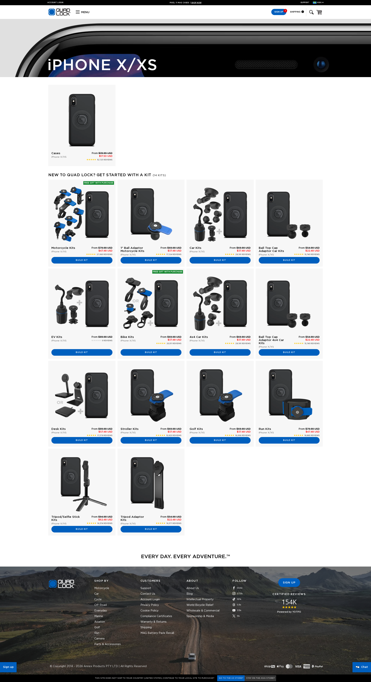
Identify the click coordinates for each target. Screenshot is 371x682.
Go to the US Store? (231, 678)
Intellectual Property (200, 599)
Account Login (150, 599)
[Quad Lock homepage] (59, 15)
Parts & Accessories (107, 644)
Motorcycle (101, 588)
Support (304, 2)
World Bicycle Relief (200, 605)
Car (96, 594)
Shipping (295, 12)
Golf (97, 627)
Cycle (98, 599)
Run (97, 633)
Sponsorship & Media (200, 616)
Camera (99, 638)
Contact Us (147, 594)
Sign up (8, 667)
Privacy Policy (149, 605)
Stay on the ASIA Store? (260, 678)
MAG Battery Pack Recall (157, 633)
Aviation (99, 622)
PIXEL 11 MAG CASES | (186, 3)
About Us (192, 588)
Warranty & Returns (153, 622)
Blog (189, 594)
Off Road (100, 605)
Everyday (100, 610)
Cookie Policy (149, 610)
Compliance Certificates (156, 616)
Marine (98, 616)
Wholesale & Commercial (203, 610)
